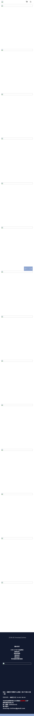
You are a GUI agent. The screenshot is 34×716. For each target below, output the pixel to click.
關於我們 (17, 646)
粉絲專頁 (22, 700)
